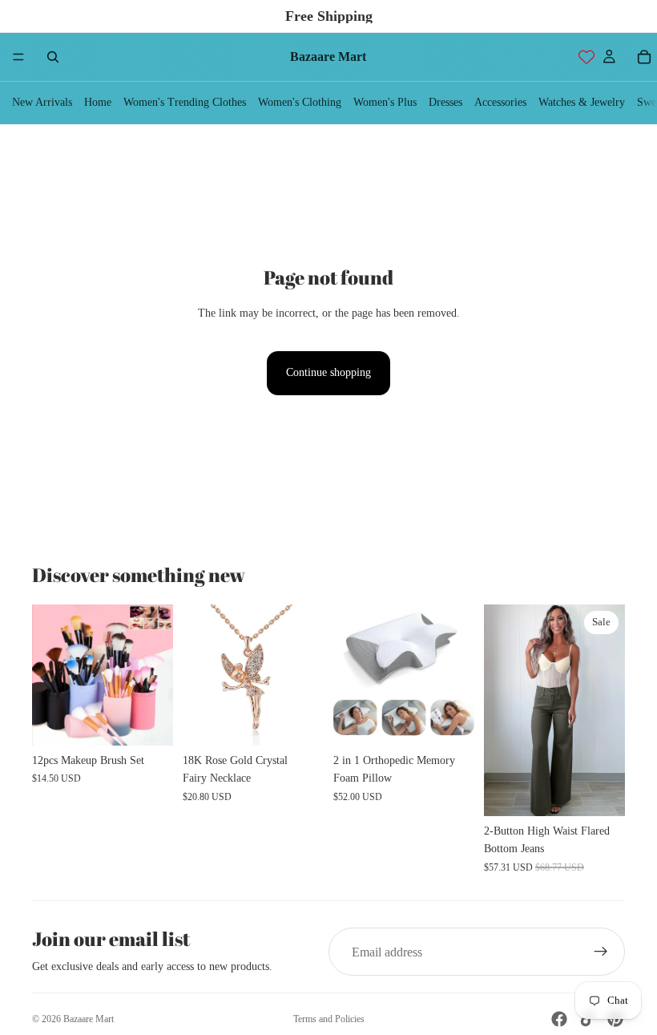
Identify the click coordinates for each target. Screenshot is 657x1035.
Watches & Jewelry (581, 102)
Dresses (445, 102)
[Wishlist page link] (586, 57)
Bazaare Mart (88, 1019)
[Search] (53, 57)
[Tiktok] (587, 1019)
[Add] (298, 720)
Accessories (500, 102)
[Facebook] (559, 1019)
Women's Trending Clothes (184, 102)
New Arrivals (42, 102)
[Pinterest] (615, 1019)
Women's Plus (385, 102)
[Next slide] (155, 675)
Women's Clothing (299, 102)
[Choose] (148, 720)
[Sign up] (601, 951)
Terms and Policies (329, 1019)
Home (97, 102)
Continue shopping (328, 372)
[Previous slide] (49, 675)
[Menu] (18, 56)
